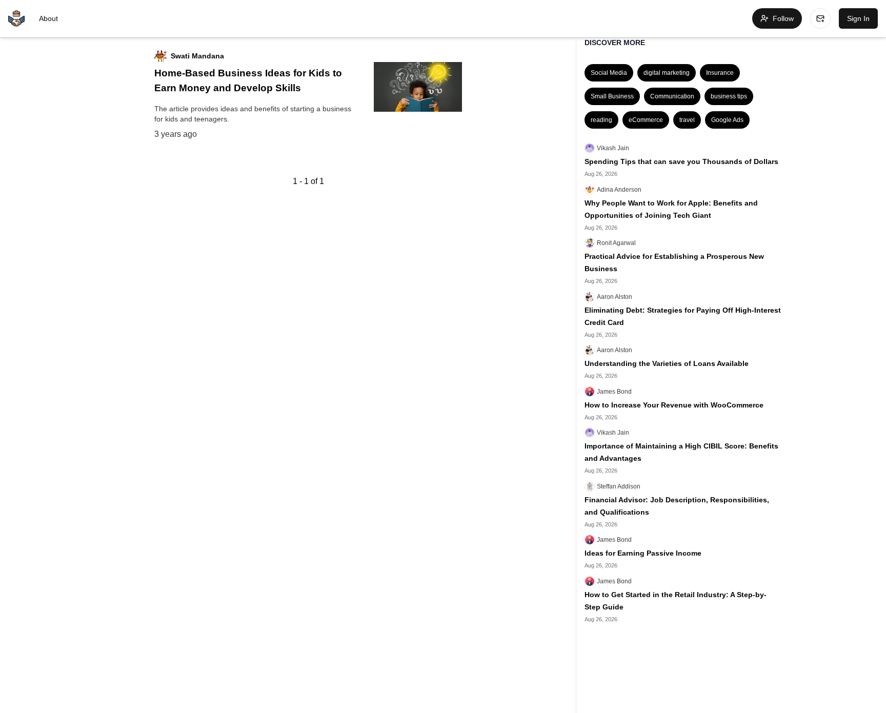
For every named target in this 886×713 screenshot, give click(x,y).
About (48, 18)
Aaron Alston (614, 296)
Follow (783, 18)
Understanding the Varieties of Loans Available (667, 363)
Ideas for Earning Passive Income (643, 553)
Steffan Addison (618, 486)
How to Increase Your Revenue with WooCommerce (674, 405)
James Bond (614, 391)
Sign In (858, 18)
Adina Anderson (619, 189)
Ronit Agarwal (616, 243)
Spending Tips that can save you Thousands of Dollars (681, 161)
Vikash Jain (613, 148)
